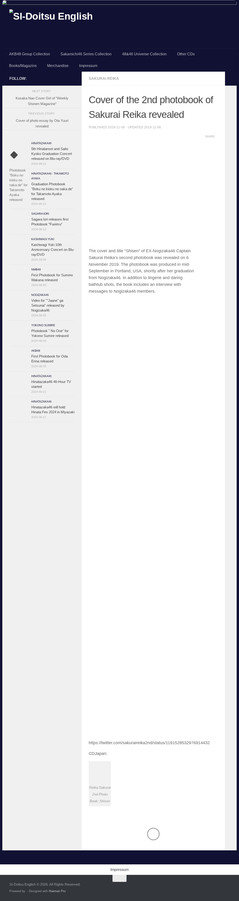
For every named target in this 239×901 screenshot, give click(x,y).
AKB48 (35, 350)
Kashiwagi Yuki (42, 239)
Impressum (88, 66)
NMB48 (36, 269)
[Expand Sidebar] (231, 79)
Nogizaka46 (40, 295)
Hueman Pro (57, 891)
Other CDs (186, 54)
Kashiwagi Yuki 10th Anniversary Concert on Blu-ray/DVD (52, 249)
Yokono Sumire (43, 325)
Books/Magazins (23, 66)
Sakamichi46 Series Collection (86, 54)
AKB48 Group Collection (29, 54)
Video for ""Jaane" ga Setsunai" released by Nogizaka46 (47, 305)
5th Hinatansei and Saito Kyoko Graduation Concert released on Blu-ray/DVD (51, 154)
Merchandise (58, 66)
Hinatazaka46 (41, 143)
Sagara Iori (40, 213)
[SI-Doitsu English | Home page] (51, 20)
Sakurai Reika (104, 79)
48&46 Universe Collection (144, 54)
